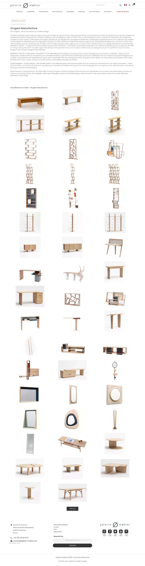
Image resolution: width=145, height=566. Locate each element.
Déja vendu (58, 532)
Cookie (56, 527)
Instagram (104, 531)
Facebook (110, 531)
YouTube (121, 531)
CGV (55, 529)
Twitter (115, 531)
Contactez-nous (14, 543)
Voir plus (72, 509)
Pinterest (126, 531)
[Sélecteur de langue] (125, 4)
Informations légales (61, 525)
